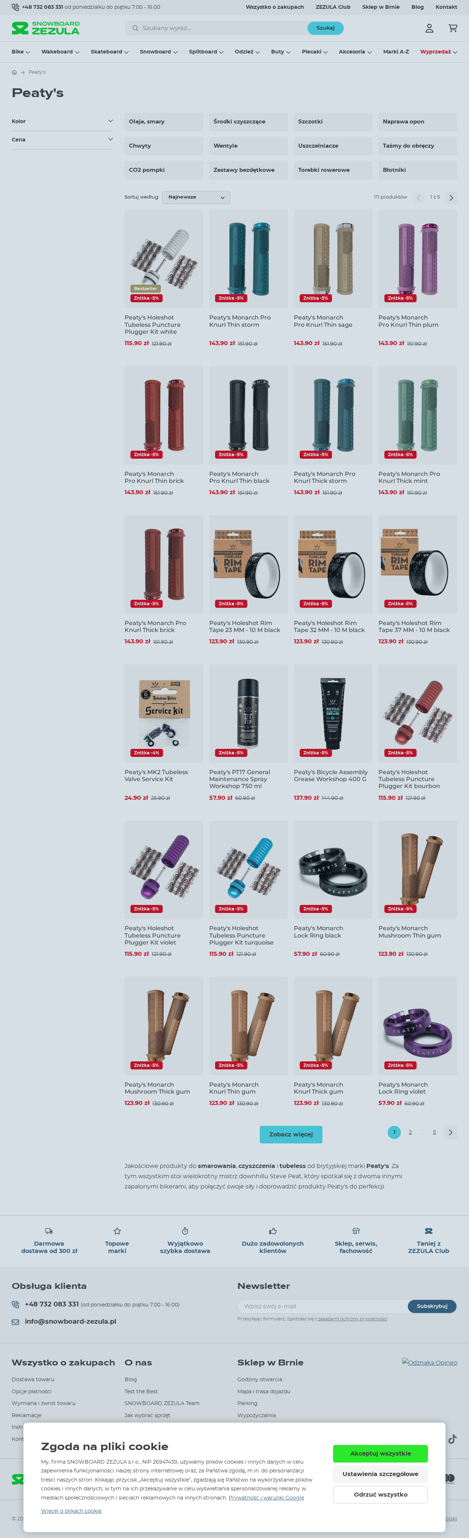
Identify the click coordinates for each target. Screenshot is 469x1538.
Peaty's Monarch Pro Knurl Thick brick (155, 626)
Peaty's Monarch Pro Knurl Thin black (239, 477)
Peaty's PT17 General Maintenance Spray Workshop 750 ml (239, 779)
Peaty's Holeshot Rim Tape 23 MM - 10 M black (244, 626)
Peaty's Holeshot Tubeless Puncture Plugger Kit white (153, 324)
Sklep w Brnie (381, 7)
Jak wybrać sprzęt (147, 1415)
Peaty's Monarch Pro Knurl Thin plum (408, 321)
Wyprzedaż (435, 52)
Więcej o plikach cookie (71, 1511)
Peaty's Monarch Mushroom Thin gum (409, 932)
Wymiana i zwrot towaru (43, 1403)
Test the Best (141, 1391)
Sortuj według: (142, 197)
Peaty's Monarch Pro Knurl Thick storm (324, 477)
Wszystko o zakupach (275, 7)
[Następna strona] (451, 198)
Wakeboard (57, 52)
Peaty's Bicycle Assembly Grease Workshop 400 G (331, 776)
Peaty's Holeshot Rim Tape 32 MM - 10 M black (329, 626)
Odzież (244, 52)
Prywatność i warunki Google (266, 1498)
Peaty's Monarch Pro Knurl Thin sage (323, 321)
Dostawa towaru (33, 1379)
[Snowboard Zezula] (46, 28)
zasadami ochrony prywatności (352, 1319)
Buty (277, 52)
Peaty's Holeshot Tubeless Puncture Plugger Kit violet (153, 935)
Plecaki (311, 52)
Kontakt (446, 7)
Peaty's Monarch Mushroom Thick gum (157, 1088)
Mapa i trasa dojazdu (263, 1391)
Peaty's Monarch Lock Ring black (318, 932)
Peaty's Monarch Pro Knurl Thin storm (240, 321)
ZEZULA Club (333, 7)
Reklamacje (26, 1415)
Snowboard (155, 52)
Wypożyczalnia (256, 1415)
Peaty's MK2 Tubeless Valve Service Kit (156, 776)
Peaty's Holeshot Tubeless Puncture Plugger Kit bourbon (409, 779)
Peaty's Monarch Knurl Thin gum (234, 1088)
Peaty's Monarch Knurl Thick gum (318, 1088)
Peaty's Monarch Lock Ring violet (403, 1088)
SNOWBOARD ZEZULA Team (162, 1403)
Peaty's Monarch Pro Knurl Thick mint (409, 477)
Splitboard (203, 52)
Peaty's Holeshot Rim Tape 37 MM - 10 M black (414, 626)
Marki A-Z (396, 52)
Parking (247, 1403)
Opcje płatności (32, 1391)
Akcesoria (352, 52)
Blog (417, 7)
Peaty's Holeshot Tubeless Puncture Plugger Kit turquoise (241, 935)
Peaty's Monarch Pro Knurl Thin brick (154, 477)
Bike (18, 52)
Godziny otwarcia (259, 1379)
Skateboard (106, 52)
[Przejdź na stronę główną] (14, 72)
